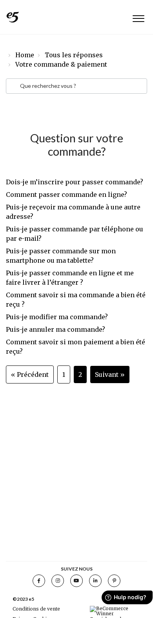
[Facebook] (39, 580)
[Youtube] (76, 580)
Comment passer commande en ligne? (66, 194)
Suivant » (110, 374)
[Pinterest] (114, 580)
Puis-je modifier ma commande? (57, 317)
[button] (138, 17)
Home (24, 55)
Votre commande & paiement (61, 64)
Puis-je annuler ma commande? (55, 329)
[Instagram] (57, 580)
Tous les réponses (74, 55)
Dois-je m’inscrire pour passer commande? (74, 182)
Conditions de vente (36, 609)
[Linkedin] (95, 580)
